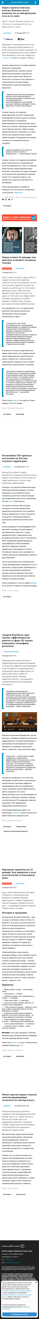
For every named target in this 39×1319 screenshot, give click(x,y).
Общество (7, 1106)
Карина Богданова (14, 820)
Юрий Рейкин (12, 1188)
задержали (18, 193)
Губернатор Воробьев (11, 652)
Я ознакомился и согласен (19, 1314)
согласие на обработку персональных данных (16, 1291)
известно (15, 400)
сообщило (6, 58)
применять (16, 813)
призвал (33, 583)
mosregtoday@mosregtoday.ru (13, 1262)
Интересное (20, 268)
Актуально (7, 33)
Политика (7, 467)
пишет (11, 501)
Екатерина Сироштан (29, 197)
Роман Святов (13, 591)
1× (26, 729)
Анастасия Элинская (15, 408)
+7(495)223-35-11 (8, 1259)
